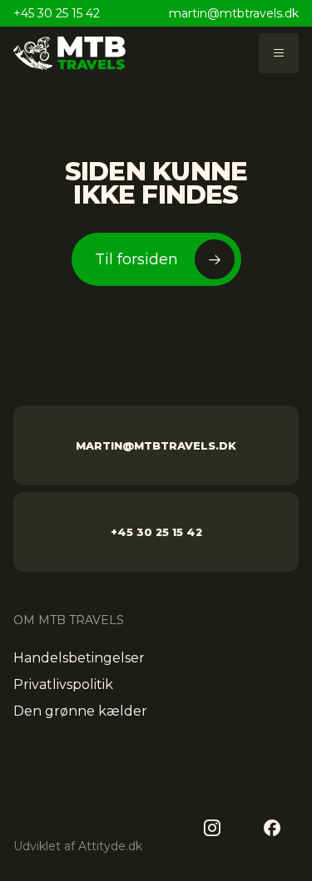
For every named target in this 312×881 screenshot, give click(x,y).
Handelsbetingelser (79, 658)
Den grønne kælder (80, 711)
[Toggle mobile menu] (279, 53)
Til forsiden (136, 259)
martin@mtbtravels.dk (234, 13)
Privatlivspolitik (63, 684)
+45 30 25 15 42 (56, 13)
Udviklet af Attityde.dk (77, 846)
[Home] (69, 53)
